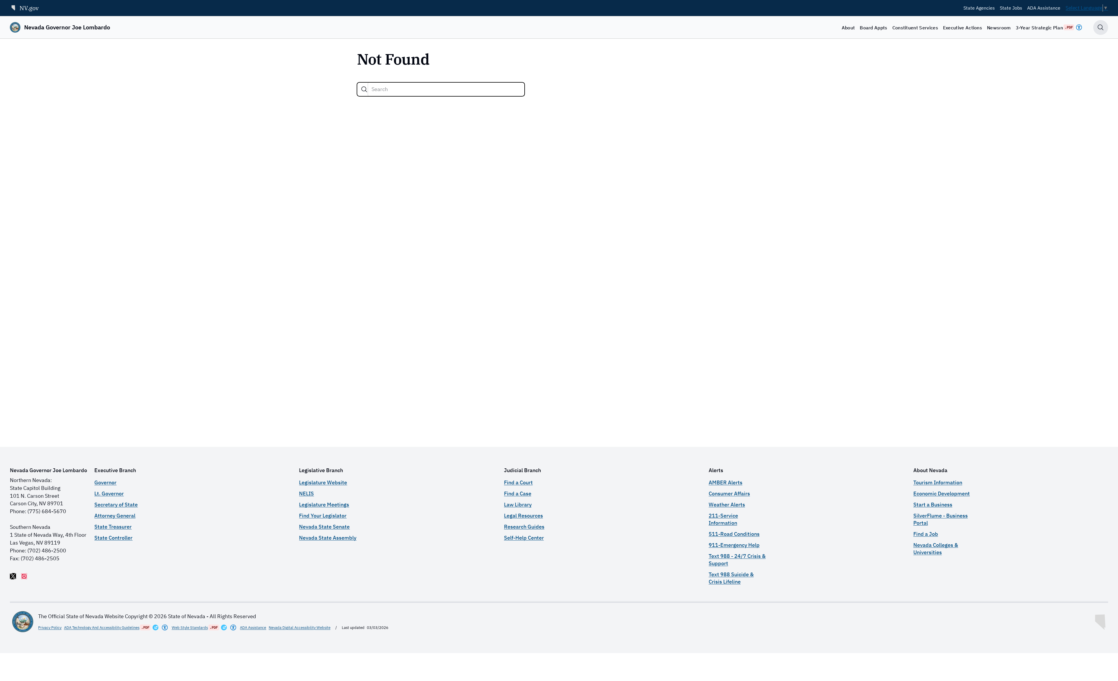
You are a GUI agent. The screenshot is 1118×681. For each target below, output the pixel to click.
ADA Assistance (1043, 8)
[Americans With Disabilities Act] (1079, 27)
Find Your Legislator (322, 515)
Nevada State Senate (324, 526)
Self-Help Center (524, 537)
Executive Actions (962, 28)
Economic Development (941, 493)
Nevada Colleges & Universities (935, 549)
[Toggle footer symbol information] (1101, 620)
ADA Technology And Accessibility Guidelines (101, 627)
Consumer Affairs (729, 493)
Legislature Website (323, 482)
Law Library (518, 504)
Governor (105, 482)
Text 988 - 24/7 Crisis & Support (737, 560)
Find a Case (517, 493)
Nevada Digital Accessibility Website (299, 627)
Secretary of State (116, 504)
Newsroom (999, 28)
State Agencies (979, 8)
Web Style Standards (190, 627)
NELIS (306, 493)
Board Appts (873, 28)
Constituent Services (915, 28)
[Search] (364, 89)
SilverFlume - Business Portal (940, 519)
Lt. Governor (109, 493)
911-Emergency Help (734, 545)
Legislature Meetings (324, 504)
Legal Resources (523, 515)
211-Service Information (723, 519)
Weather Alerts (727, 504)
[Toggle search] (1100, 27)
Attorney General (114, 515)
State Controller (113, 537)
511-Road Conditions (734, 534)
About (848, 28)
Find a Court (518, 482)
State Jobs (1011, 8)
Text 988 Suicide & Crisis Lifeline (731, 578)
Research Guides (524, 526)
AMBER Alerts (725, 482)
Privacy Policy (49, 627)
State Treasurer (113, 526)
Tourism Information (937, 482)
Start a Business (932, 504)
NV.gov (29, 8)
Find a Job (925, 534)
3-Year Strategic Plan (1039, 28)
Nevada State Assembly (327, 537)
